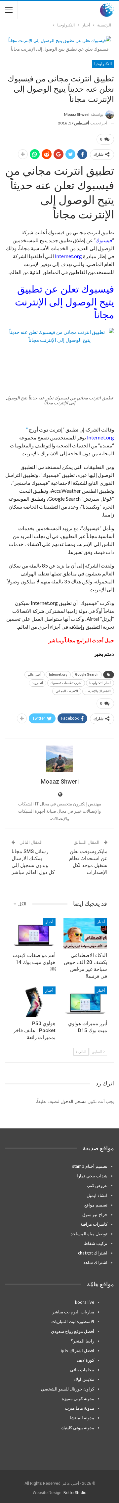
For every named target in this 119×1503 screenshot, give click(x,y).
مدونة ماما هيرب (79, 1408)
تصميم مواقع (95, 1204)
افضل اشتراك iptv (77, 1350)
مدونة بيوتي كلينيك (77, 1427)
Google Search (87, 674)
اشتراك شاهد (95, 1262)
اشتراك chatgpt (92, 1252)
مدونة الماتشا (82, 1417)
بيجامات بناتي (82, 1369)
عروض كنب (97, 1185)
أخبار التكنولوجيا (100, 683)
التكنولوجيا (103, 64)
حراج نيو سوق (94, 1214)
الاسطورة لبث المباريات (72, 1321)
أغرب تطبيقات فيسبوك (66, 683)
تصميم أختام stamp (89, 1166)
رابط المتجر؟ (82, 1341)
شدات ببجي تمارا (92, 1175)
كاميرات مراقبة (93, 1224)
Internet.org (58, 674)
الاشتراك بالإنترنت (98, 691)
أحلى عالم (34, 674)
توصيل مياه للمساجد (89, 1233)
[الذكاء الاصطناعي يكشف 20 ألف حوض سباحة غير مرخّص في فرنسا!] (85, 933)
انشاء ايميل (97, 1195)
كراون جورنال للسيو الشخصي (67, 1388)
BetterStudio (74, 1492)
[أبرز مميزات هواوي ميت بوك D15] (85, 1001)
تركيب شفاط (95, 1243)
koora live (84, 1302)
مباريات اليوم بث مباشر (73, 1311)
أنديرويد (37, 683)
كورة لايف (85, 1360)
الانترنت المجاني (67, 691)
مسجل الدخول (73, 1101)
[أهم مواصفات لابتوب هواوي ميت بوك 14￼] (34, 933)
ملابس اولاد (84, 1379)
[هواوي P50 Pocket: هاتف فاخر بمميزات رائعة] (34, 1001)
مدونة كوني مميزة (78, 1398)
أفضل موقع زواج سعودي (72, 1331)
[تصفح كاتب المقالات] (59, 759)
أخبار (101, 922)
